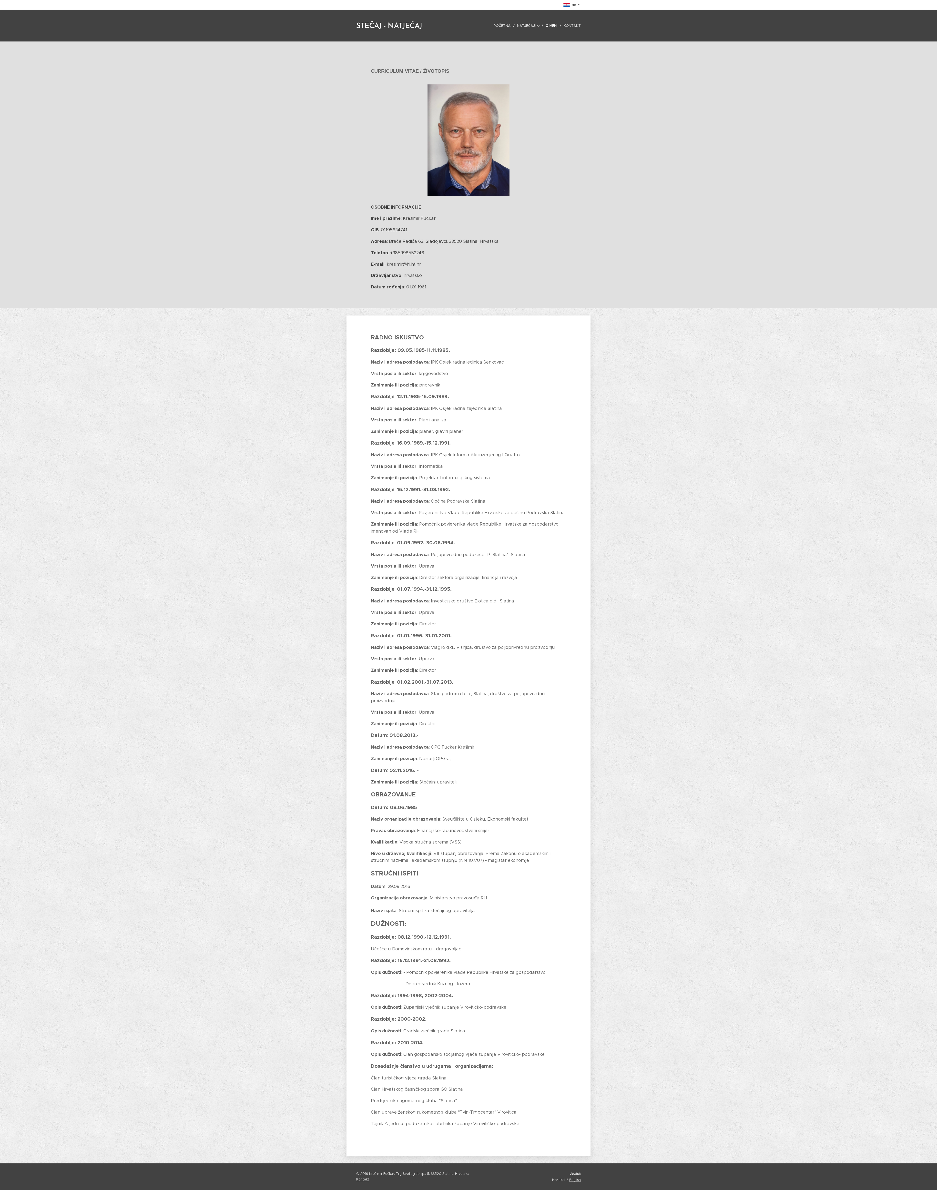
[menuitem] (503, 26)
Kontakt (362, 1179)
